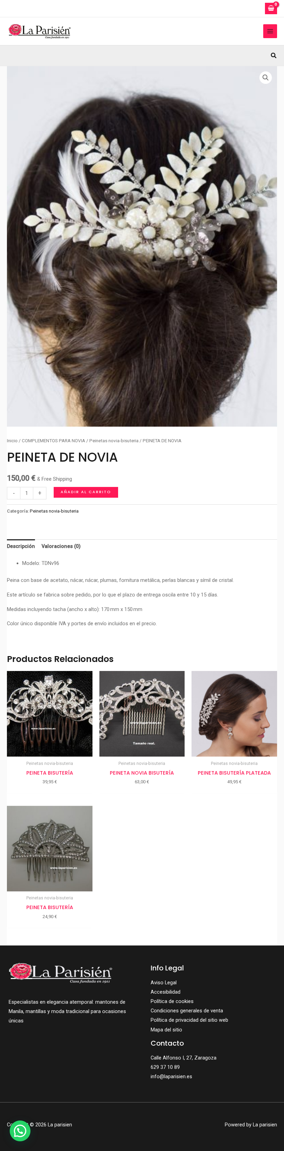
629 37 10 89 (165, 1067)
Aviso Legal (164, 982)
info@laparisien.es (171, 1076)
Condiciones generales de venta (187, 1011)
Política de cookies (172, 1001)
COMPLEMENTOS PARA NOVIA (53, 440)
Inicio (12, 440)
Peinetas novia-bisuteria (114, 440)
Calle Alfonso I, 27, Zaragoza (183, 1058)
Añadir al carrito (86, 492)
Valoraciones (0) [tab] (61, 546)
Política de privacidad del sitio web (189, 1020)
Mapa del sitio (166, 1030)
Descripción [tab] (21, 546)
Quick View (49, 751)
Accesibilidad (165, 992)
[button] (274, 55)
